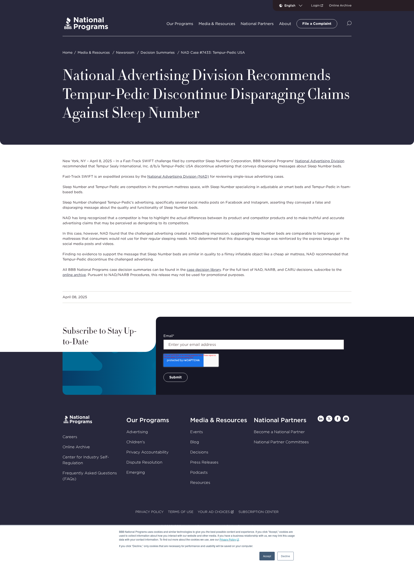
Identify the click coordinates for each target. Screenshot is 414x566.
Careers (70, 436)
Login (315, 5)
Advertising (137, 432)
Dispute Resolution (144, 462)
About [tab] (285, 24)
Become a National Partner (279, 432)
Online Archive (340, 5)
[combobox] (295, 5)
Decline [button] (285, 556)
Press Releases (204, 462)
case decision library (204, 270)
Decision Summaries (158, 52)
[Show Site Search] (349, 23)
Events (196, 432)
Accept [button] (267, 556)
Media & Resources (94, 52)
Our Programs (147, 420)
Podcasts (199, 472)
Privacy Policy (228, 539)
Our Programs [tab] (179, 24)
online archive (74, 275)
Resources (200, 482)
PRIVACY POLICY (149, 512)
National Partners (280, 420)
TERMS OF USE (180, 512)
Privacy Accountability (147, 452)
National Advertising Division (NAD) (178, 176)
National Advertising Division (319, 161)
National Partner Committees (281, 442)
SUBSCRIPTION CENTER (258, 512)
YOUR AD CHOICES (214, 512)
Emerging (135, 472)
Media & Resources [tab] (217, 24)
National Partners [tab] (257, 24)
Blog (194, 442)
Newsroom (125, 52)
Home (67, 52)
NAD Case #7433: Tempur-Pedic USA (213, 52)
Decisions (199, 452)
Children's (135, 442)
